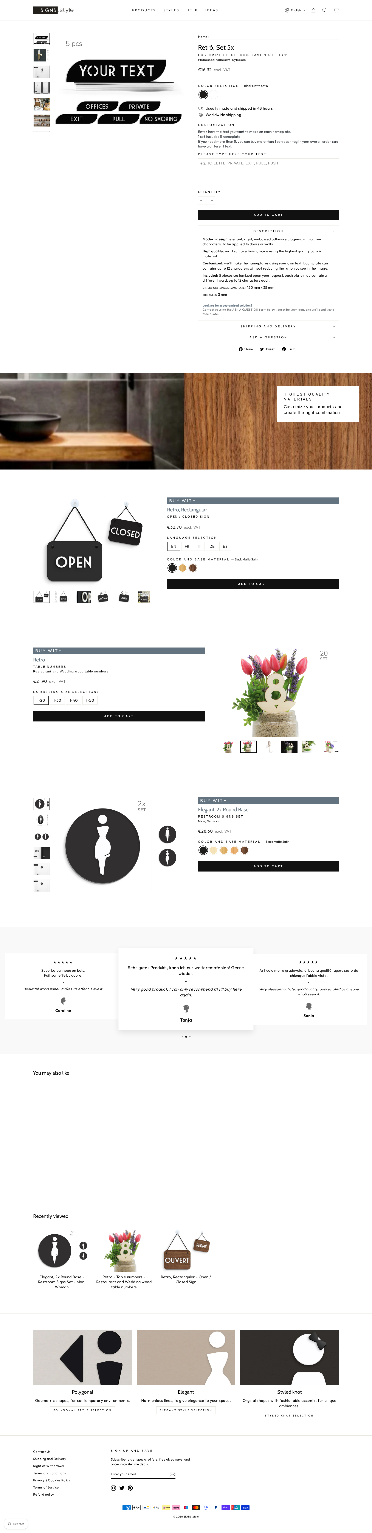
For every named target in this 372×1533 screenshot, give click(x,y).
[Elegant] (186, 1357)
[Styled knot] (289, 1357)
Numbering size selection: (66, 692)
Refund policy (43, 1494)
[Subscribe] (172, 1474)
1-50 (90, 700)
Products (144, 10)
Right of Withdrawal (48, 1466)
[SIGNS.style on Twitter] (121, 1487)
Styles (171, 10)
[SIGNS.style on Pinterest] (130, 1487)
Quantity (209, 192)
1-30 (57, 700)
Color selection (233, 86)
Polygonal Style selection (82, 1410)
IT (199, 546)
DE (212, 546)
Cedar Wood (234, 850)
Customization (216, 125)
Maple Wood (213, 850)
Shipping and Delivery (268, 326)
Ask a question (268, 337)
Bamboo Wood (182, 568)
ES (225, 546)
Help (192, 10)
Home (202, 37)
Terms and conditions (49, 1473)
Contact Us (42, 1452)
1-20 (41, 700)
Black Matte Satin (203, 94)
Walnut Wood (193, 568)
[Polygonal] (82, 1357)
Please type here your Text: (233, 154)
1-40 (74, 700)
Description (268, 231)
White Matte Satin (213, 94)
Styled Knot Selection (289, 1415)
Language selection (192, 538)
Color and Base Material (212, 559)
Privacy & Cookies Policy (51, 1480)
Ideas (212, 10)
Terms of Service (46, 1487)
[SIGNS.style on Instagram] (113, 1487)
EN (174, 546)
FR (187, 546)
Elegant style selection (186, 1410)
